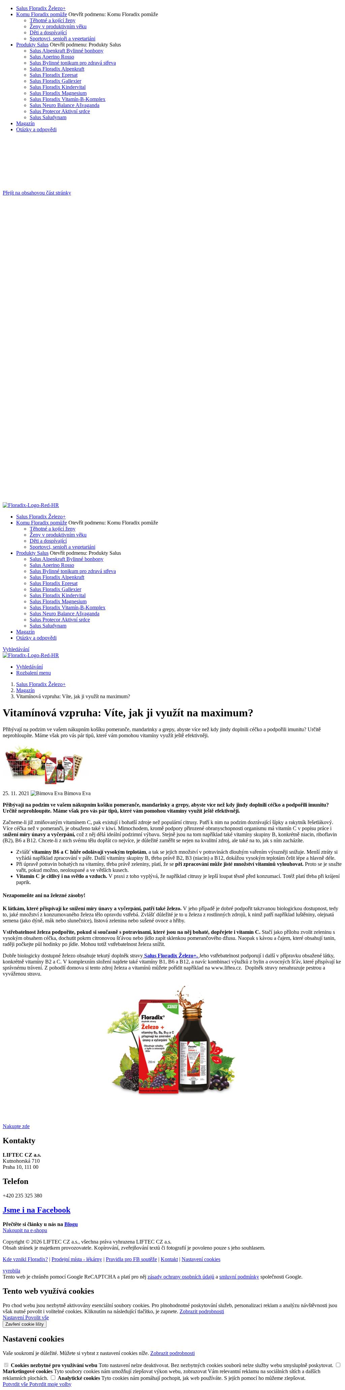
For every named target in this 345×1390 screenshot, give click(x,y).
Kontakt (169, 1259)
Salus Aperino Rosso (52, 57)
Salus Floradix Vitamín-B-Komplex (67, 99)
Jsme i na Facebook (36, 1210)
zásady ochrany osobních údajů (181, 1277)
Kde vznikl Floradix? (25, 1259)
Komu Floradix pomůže (41, 14)
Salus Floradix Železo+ (41, 8)
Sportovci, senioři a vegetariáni (62, 38)
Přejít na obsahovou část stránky (37, 193)
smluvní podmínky (239, 1277)
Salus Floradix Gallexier (55, 81)
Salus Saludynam (48, 117)
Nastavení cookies (201, 1259)
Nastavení (14, 1317)
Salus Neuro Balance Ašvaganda (64, 105)
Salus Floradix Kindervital (58, 87)
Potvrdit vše (16, 1384)
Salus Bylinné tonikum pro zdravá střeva (73, 63)
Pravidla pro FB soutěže (131, 1259)
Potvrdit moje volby (50, 1384)
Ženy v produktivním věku (58, 26)
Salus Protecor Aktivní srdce (60, 111)
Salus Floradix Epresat (53, 75)
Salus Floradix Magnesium (58, 93)
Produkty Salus (32, 44)
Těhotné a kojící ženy (52, 20)
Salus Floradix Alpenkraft (57, 69)
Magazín (25, 123)
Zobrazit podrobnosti (202, 1311)
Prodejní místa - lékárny (77, 1259)
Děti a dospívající (48, 32)
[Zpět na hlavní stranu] (31, 505)
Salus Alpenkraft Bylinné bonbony (66, 51)
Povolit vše (37, 1317)
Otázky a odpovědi (36, 129)
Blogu (71, 1224)
